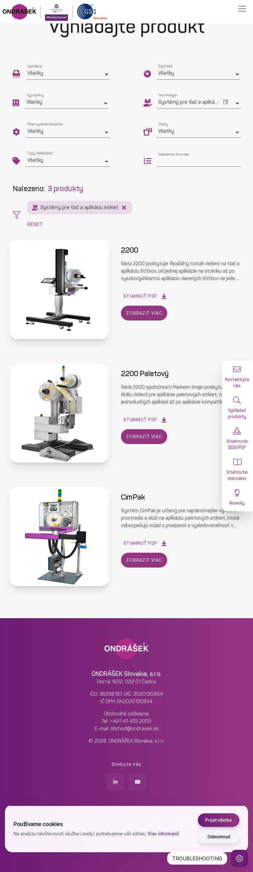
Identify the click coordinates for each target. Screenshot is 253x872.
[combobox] (198, 161)
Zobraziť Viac (144, 313)
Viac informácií (163, 833)
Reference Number (173, 154)
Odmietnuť (218, 836)
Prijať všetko (218, 820)
